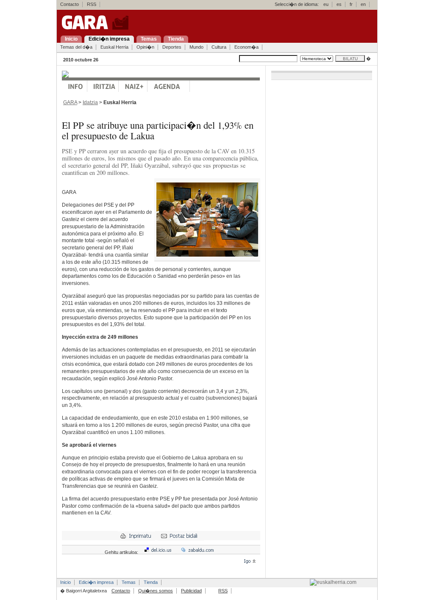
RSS (91, 4)
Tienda (151, 582)
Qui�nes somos (155, 590)
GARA (70, 102)
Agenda (168, 86)
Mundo (196, 47)
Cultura (218, 47)
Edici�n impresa (96, 582)
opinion (103, 86)
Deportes (171, 47)
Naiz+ (133, 86)
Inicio (65, 582)
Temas (129, 582)
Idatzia (90, 102)
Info (74, 86)
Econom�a (246, 47)
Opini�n (145, 47)
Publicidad (191, 590)
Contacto (69, 4)
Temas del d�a (76, 47)
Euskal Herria (114, 47)
